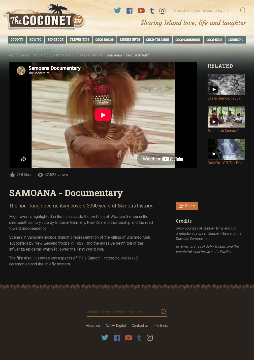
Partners (161, 326)
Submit (241, 10)
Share (190, 206)
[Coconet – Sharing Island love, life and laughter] (44, 16)
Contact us (140, 326)
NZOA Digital (116, 326)
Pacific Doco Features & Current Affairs (68, 55)
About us (93, 326)
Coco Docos (19, 55)
